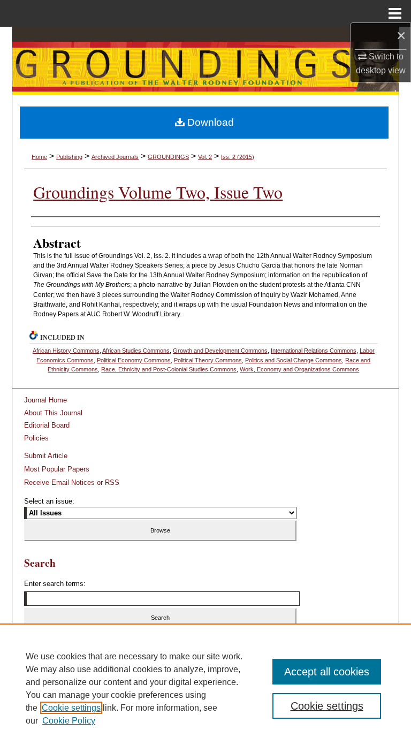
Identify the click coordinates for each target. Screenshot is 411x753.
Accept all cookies (326, 672)
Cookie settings (71, 707)
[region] (205, 688)
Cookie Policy (68, 720)
